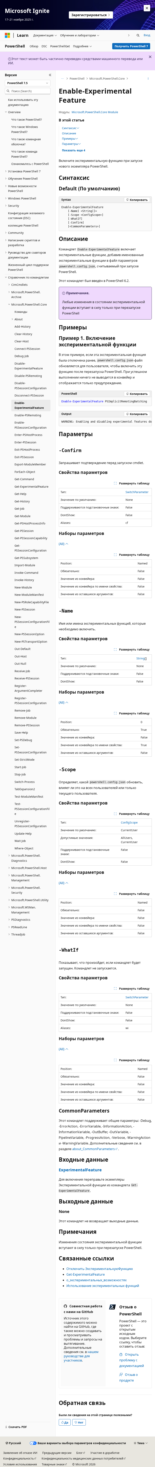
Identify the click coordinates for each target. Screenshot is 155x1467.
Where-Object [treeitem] (24, 848)
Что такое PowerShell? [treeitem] (26, 119)
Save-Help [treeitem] (21, 732)
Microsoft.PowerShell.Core (107, 78)
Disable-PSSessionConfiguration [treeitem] (31, 385)
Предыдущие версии (56, 1453)
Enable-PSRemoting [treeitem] (28, 415)
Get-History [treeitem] (22, 501)
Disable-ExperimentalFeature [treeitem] (29, 366)
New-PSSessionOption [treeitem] (29, 634)
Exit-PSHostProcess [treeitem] (27, 449)
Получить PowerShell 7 (131, 46)
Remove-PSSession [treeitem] (27, 725)
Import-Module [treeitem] (25, 565)
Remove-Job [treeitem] (22, 710)
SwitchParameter (137, 492)
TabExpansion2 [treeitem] (25, 789)
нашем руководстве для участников (81, 1356)
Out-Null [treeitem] (20, 663)
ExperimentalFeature (80, 1170)
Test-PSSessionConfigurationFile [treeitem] (32, 809)
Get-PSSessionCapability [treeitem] (31, 538)
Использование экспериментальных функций (102, 1285)
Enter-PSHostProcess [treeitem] (28, 435)
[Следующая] (128, 35)
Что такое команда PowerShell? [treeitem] (24, 154)
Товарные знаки (53, 1464)
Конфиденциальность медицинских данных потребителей (82, 1458)
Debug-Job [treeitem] (22, 356)
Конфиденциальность (18, 1458)
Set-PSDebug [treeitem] (23, 740)
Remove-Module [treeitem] (26, 718)
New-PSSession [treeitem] (25, 609)
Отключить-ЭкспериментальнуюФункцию (99, 1269)
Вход (147, 35)
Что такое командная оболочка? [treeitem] (26, 141)
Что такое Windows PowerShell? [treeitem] (24, 129)
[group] (105, 421)
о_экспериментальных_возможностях (96, 1280)
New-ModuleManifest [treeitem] (29, 595)
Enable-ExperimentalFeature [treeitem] (29, 405)
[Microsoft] (7, 35)
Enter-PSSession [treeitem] (25, 442)
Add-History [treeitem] (22, 326)
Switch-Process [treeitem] (25, 782)
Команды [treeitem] (21, 312)
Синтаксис (69, 128)
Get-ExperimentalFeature (85, 1274)
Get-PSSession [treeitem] (24, 531)
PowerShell (77, 78)
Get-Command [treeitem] (24, 479)
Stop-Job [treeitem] (20, 774)
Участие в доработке (104, 1453)
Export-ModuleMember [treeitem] (30, 464)
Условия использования (20, 1464)
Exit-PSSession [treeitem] (24, 457)
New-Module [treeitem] (23, 587)
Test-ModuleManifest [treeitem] (29, 796)
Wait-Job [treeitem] (20, 841)
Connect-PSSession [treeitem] (27, 349)
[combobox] (27, 83)
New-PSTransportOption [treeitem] (31, 641)
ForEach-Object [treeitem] (25, 472)
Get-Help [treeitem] (20, 494)
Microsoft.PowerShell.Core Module (95, 112)
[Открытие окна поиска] (138, 35)
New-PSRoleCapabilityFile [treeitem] (32, 602)
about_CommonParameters (93, 1149)
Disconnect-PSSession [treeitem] (29, 395)
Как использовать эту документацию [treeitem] (23, 102)
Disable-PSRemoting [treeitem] (28, 376)
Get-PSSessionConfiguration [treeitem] (31, 548)
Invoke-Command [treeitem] (26, 573)
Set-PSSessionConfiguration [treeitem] (31, 749)
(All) (62, 544)
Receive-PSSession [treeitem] (27, 678)
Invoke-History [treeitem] (24, 580)
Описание (69, 133)
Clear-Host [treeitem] (22, 341)
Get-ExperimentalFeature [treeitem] (31, 486)
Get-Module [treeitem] (22, 516)
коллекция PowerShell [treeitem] (23, 225)
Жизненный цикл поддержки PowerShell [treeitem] (28, 267)
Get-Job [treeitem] (19, 508)
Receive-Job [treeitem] (22, 671)
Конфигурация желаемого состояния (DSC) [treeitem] (26, 215)
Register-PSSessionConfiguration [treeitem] (31, 700)
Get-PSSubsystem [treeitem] (26, 558)
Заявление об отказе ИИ (20, 1453)
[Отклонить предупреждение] (147, 8)
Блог (79, 1453)
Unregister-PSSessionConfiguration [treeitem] (31, 823)
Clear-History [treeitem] (23, 334)
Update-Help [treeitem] (23, 833)
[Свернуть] (50, 75)
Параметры (70, 144)
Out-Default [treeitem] (22, 649)
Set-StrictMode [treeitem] (25, 759)
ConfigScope (129, 822)
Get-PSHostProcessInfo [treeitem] (30, 523)
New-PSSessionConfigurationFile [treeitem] (32, 622)
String (140, 658)
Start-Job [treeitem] (20, 767)
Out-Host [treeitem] (21, 656)
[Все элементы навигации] (62, 78)
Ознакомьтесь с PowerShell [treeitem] (30, 164)
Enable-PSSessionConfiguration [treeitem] (31, 425)
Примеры (68, 138)
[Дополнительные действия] (148, 78)
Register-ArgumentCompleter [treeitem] (28, 688)
